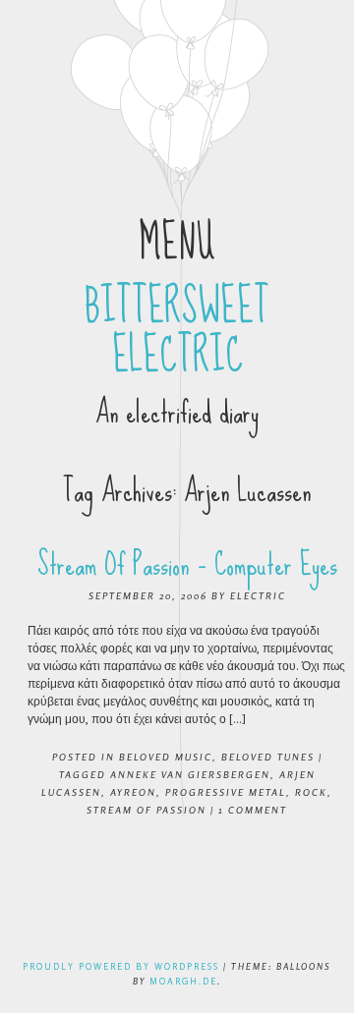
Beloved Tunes (268, 756)
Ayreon (133, 792)
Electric (258, 595)
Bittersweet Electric (177, 331)
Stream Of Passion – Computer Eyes (187, 564)
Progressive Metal (225, 792)
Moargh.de (183, 981)
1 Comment (252, 810)
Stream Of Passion (146, 810)
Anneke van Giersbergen (190, 774)
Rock (311, 792)
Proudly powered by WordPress (121, 966)
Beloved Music (165, 756)
